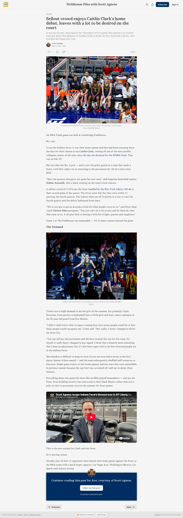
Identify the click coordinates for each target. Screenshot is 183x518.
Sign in (175, 4)
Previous (56, 507)
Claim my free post (91, 487)
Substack (158, 515)
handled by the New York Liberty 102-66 (109, 189)
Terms (26, 515)
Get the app (101, 515)
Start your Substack (86, 515)
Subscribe (162, 4)
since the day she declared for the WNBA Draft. (102, 155)
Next (129, 507)
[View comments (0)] (57, 51)
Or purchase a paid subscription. (91, 494)
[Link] (43, 227)
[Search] (146, 4)
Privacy (20, 515)
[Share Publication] (152, 4)
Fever (49, 14)
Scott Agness (57, 43)
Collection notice (35, 515)
